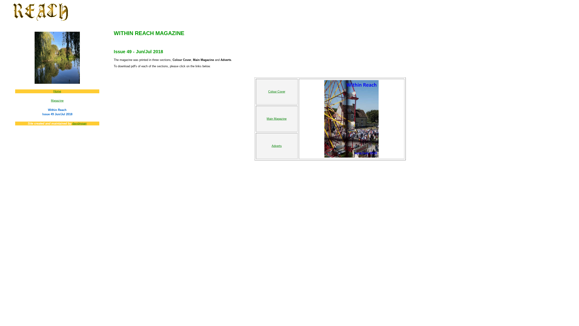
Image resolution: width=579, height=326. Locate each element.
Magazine (57, 100)
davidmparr (79, 123)
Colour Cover (276, 91)
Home (57, 91)
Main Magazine (277, 118)
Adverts (277, 146)
